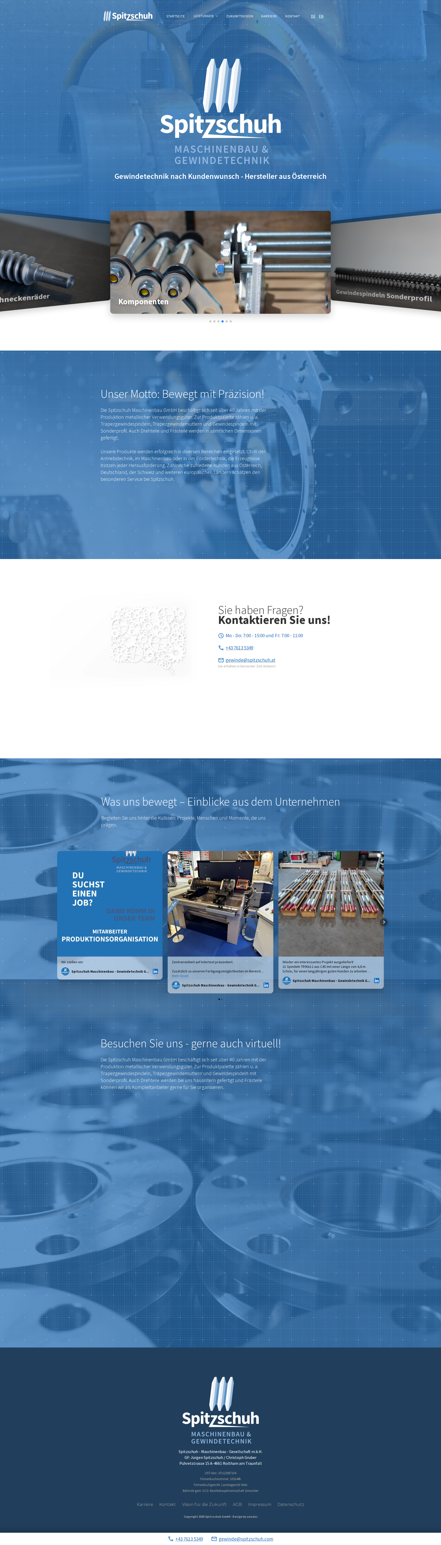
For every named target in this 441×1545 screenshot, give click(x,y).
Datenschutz (290, 1504)
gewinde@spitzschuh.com (246, 1539)
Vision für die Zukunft (204, 1504)
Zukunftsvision (239, 16)
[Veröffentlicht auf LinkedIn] (155, 971)
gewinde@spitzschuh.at (250, 660)
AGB (237, 1504)
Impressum (259, 1504)
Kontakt (292, 16)
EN (321, 16)
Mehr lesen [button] (180, 975)
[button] (206, 16)
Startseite (175, 16)
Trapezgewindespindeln (126, 424)
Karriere (269, 16)
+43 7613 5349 (189, 1539)
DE (313, 16)
